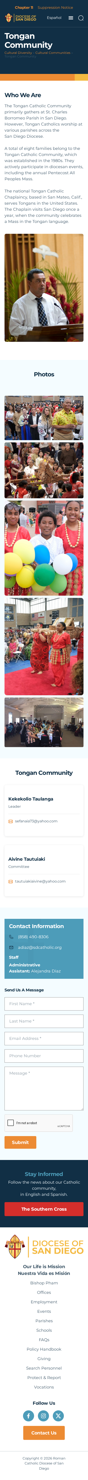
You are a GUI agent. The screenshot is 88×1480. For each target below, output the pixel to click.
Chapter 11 (24, 7)
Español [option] (54, 18)
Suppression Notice (55, 7)
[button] (70, 17)
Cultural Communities (52, 53)
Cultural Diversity (18, 53)
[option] (54, 17)
